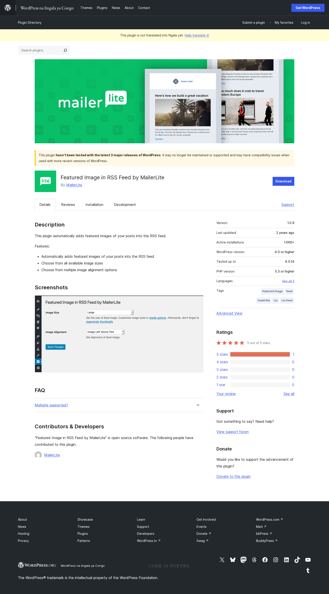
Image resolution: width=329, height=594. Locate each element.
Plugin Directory (30, 22)
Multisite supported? (51, 405)
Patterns (83, 541)
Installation (94, 204)
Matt (261, 526)
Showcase (85, 519)
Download (283, 181)
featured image (272, 291)
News (22, 526)
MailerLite (74, 185)
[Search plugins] (65, 50)
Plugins (82, 533)
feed (289, 291)
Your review (226, 393)
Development (125, 204)
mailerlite (264, 300)
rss (275, 300)
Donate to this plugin (233, 476)
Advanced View (229, 313)
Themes (83, 526)
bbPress (264, 533)
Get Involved (206, 519)
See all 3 (288, 281)
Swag (203, 541)
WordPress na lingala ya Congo (83, 565)
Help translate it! (197, 35)
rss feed (287, 300)
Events (202, 526)
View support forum (232, 431)
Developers (145, 533)
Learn (141, 519)
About (22, 519)
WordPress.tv (149, 541)
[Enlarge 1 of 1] (197, 301)
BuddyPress (267, 541)
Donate (204, 533)
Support (287, 204)
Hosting (23, 533)
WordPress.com (269, 519)
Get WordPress (308, 8)
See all (289, 393)
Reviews (68, 204)
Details (45, 204)
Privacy (23, 541)
